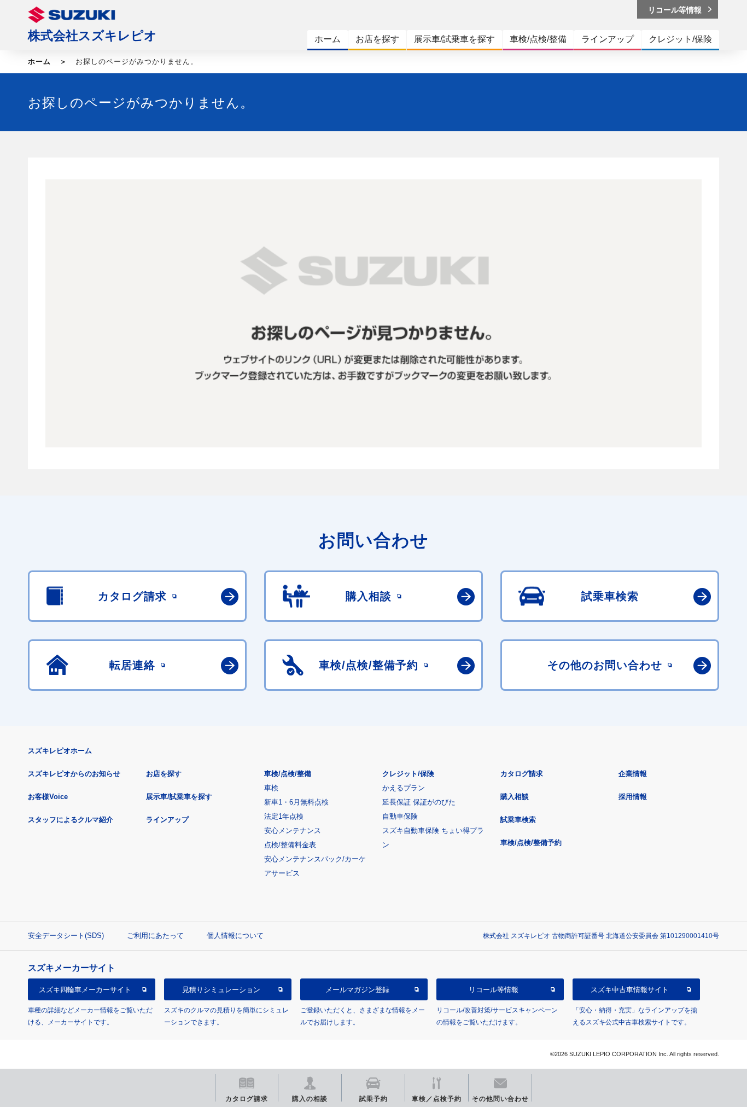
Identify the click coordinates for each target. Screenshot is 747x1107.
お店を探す (164, 774)
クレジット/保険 (408, 774)
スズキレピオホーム (60, 751)
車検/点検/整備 (287, 774)
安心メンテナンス (292, 830)
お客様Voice (48, 797)
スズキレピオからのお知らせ (74, 774)
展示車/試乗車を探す (179, 797)
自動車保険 (400, 816)
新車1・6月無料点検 (296, 802)
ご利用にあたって (155, 935)
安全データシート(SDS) (66, 935)
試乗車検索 (518, 819)
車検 (271, 788)
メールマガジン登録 (357, 990)
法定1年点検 (284, 816)
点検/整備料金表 (290, 845)
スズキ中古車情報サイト (630, 990)
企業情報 (632, 774)
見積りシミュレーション (221, 990)
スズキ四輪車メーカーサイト (85, 990)
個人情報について (235, 935)
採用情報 (632, 797)
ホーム (39, 61)
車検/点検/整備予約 (531, 842)
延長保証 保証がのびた (419, 802)
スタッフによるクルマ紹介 (70, 819)
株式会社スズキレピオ (92, 35)
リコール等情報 (493, 990)
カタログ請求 (521, 774)
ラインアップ (167, 819)
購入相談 (514, 797)
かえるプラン (403, 788)
